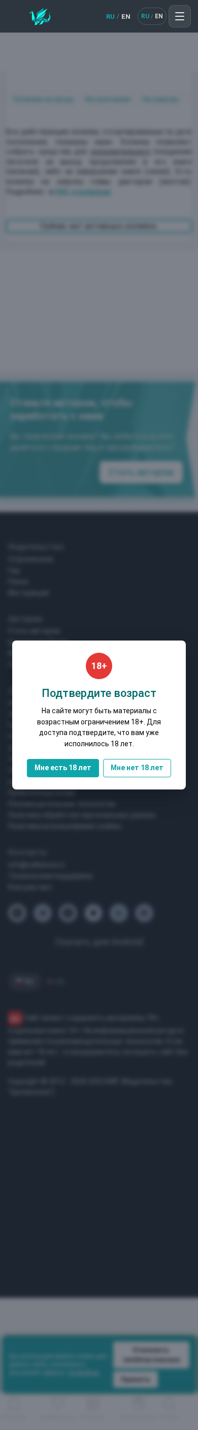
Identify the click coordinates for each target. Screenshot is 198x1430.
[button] (180, 16)
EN (125, 16)
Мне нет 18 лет (137, 768)
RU (110, 16)
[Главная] (40, 16)
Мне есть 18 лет (63, 768)
